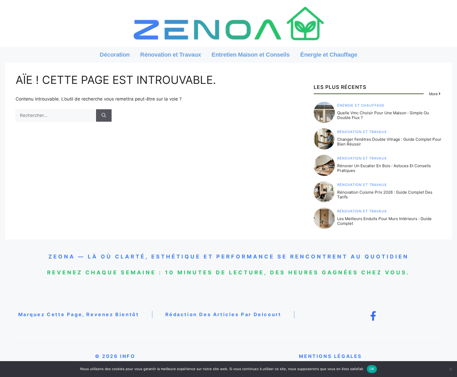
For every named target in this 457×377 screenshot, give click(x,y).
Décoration (115, 54)
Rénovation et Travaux (170, 54)
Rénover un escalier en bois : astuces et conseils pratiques (384, 168)
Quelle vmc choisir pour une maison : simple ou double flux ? (383, 115)
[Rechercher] (104, 115)
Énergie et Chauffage (328, 54)
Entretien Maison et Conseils (251, 54)
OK (371, 369)
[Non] (450, 369)
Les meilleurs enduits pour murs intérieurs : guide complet (384, 221)
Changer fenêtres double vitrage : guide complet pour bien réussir (389, 142)
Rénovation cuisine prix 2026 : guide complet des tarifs (384, 194)
